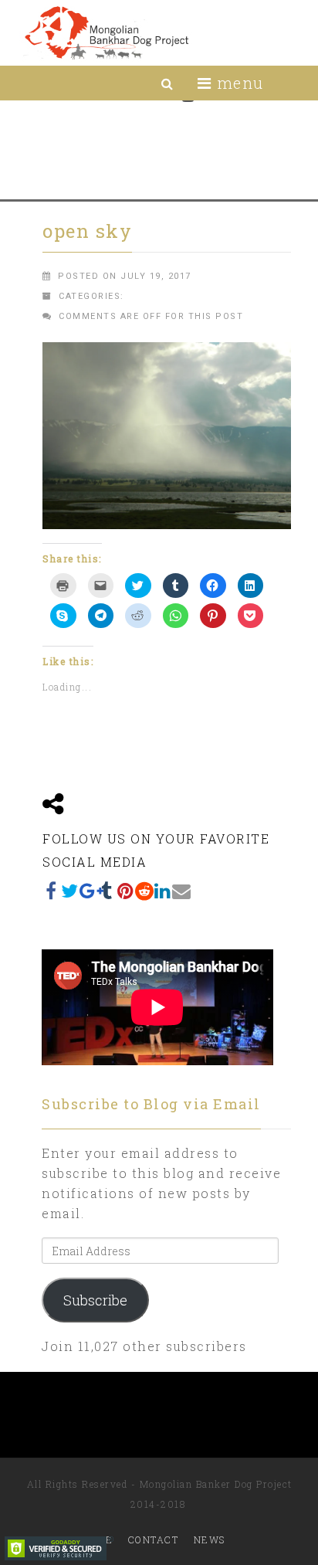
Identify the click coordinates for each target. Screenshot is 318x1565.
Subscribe (95, 1300)
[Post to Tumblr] (107, 890)
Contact (153, 1539)
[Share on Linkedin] (163, 890)
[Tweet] (70, 890)
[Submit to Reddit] (144, 890)
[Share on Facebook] (51, 890)
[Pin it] (126, 890)
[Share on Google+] (89, 890)
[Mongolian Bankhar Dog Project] (106, 33)
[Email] (181, 890)
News (209, 1539)
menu (237, 83)
